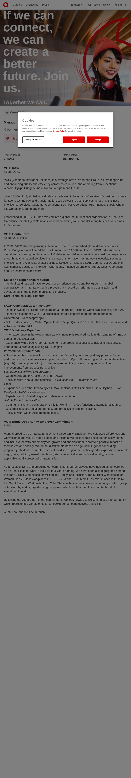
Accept (98, 140)
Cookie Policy (59, 131)
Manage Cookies (33, 140)
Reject (74, 140)
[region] (65, 130)
